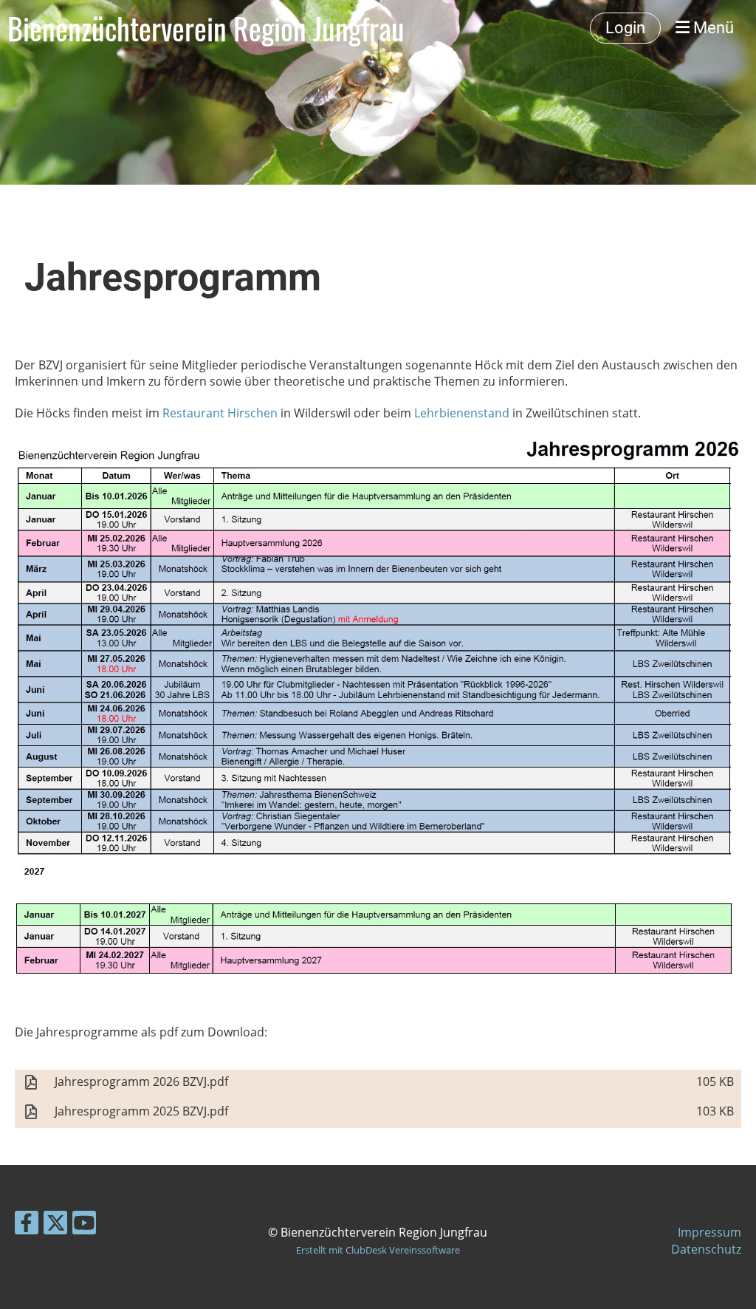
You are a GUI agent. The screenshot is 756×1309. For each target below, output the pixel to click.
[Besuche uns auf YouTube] (84, 1225)
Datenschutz (706, 1249)
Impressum (709, 1232)
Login (625, 27)
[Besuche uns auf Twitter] (55, 1225)
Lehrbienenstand (461, 413)
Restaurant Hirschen (220, 413)
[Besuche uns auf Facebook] (26, 1225)
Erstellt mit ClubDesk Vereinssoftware (378, 1250)
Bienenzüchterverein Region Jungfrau (206, 28)
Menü (712, 27)
